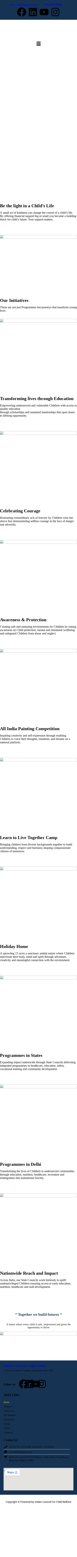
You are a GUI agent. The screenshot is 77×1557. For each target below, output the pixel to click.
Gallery (7, 1427)
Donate (7, 1423)
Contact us (8, 1432)
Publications (9, 1419)
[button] (38, 44)
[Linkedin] (33, 12)
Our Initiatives (10, 1414)
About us (8, 1406)
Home (6, 1402)
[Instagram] (55, 12)
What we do (9, 1410)
